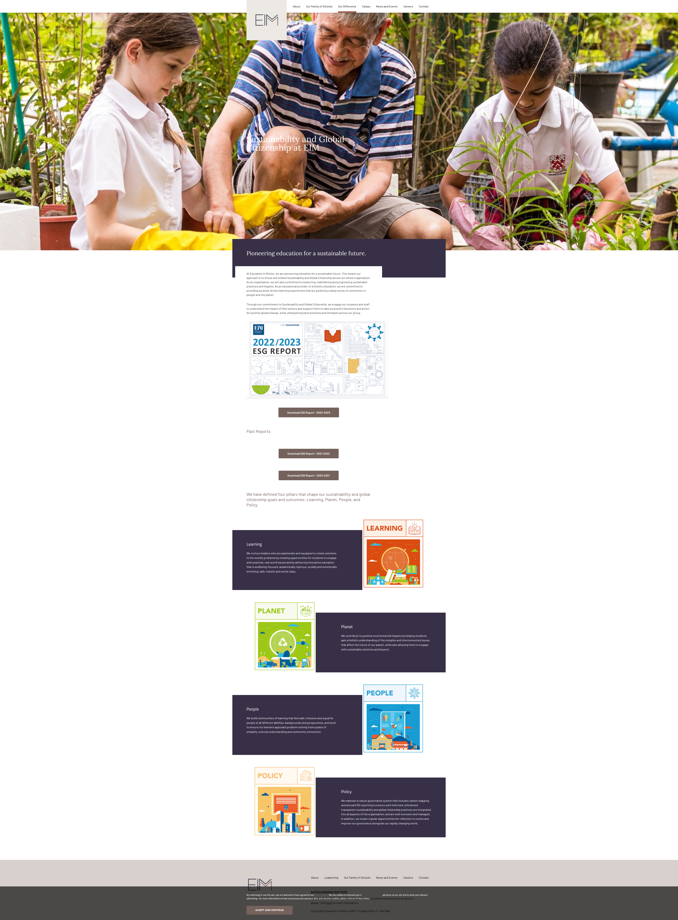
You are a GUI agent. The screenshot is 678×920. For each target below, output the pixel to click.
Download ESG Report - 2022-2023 (308, 412)
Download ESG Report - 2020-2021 (308, 475)
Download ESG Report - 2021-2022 (308, 453)
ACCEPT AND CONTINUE (269, 910)
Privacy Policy (321, 895)
